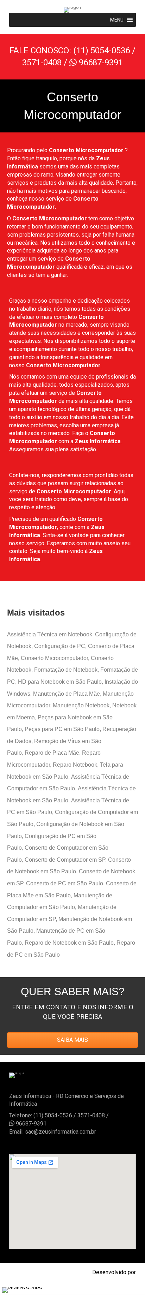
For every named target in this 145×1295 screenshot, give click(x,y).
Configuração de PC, (61, 646)
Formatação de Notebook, (67, 670)
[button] (117, 20)
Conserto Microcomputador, (56, 658)
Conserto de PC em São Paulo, (66, 883)
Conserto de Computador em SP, (66, 860)
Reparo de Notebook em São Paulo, (70, 943)
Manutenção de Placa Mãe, (68, 694)
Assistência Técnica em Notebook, (51, 634)
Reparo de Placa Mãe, (53, 753)
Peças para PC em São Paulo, (63, 729)
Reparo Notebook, (76, 765)
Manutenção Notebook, (82, 705)
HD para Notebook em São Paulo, (61, 682)
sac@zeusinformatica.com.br (60, 1131)
